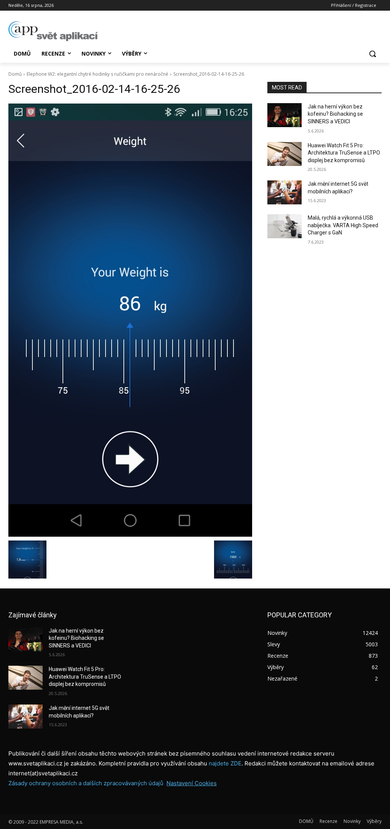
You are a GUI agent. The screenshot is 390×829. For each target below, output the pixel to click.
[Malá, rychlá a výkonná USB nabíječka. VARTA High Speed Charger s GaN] (284, 226)
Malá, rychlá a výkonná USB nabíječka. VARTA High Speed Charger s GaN (343, 225)
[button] (372, 54)
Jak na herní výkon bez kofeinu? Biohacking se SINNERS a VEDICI (335, 114)
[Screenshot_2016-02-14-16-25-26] (130, 320)
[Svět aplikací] (53, 31)
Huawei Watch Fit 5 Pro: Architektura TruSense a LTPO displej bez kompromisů (344, 152)
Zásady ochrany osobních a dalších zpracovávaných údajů (85, 783)
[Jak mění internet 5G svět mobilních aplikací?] (284, 192)
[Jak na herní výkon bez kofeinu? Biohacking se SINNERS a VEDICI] (284, 115)
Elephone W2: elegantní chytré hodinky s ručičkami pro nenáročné (97, 74)
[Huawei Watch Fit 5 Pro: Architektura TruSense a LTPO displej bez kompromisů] (284, 154)
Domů (15, 74)
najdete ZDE (225, 763)
